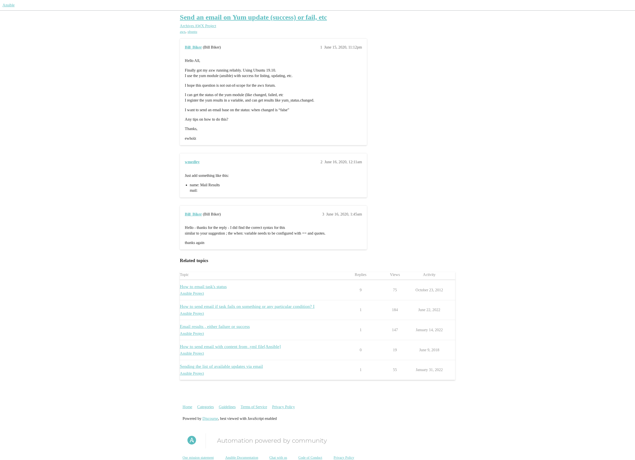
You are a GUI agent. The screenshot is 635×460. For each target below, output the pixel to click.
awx (183, 32)
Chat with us (278, 458)
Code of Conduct (310, 458)
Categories (205, 407)
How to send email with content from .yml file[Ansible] (230, 346)
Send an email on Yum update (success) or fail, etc (253, 17)
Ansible (8, 5)
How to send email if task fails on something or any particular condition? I (247, 306)
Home (187, 407)
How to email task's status (203, 286)
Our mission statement (198, 458)
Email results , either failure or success (215, 326)
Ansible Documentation (241, 458)
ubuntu (192, 32)
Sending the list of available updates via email (221, 366)
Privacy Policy (283, 407)
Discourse (210, 418)
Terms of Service (254, 407)
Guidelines (227, 407)
